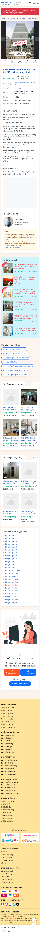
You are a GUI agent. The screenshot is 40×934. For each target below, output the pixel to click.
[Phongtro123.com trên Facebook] (2, 905)
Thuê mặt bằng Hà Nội (8, 785)
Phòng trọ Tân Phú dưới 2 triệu (15, 353)
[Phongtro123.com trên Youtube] (6, 905)
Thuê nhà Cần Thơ (6, 749)
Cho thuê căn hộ (8, 757)
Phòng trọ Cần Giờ (11, 594)
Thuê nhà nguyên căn (10, 732)
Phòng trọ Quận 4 (11, 544)
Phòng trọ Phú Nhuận (12, 579)
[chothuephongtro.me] (30, 840)
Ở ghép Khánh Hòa (7, 821)
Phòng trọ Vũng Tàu (7, 724)
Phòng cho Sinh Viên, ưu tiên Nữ (10, 513)
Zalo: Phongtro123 (21, 683)
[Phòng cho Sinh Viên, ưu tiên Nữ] (11, 501)
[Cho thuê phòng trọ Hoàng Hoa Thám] (11, 470)
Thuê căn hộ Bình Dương (9, 766)
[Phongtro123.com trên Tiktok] (17, 905)
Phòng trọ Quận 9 (11, 559)
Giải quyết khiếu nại (7, 882)
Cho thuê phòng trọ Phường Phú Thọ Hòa (19, 366)
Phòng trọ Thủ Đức (11, 588)
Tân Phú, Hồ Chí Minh (10, 415)
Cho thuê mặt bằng (9, 779)
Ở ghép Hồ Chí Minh (7, 801)
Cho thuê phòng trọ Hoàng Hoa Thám (10, 482)
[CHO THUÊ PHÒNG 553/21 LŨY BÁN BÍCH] (11, 397)
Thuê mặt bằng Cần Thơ (8, 791)
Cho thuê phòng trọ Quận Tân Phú (16, 370)
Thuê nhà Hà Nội (6, 738)
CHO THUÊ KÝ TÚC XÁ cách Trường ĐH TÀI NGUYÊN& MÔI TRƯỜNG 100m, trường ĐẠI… (28, 482)
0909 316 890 (13, 918)
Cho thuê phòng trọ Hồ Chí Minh (16, 375)
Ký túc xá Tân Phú (11, 362)
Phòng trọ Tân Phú (11, 585)
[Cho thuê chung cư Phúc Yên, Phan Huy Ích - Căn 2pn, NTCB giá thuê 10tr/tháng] (29, 501)
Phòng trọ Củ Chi (10, 597)
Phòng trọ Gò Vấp (11, 576)
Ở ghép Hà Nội (5, 804)
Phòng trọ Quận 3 (11, 541)
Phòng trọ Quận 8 (11, 556)
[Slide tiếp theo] (36, 39)
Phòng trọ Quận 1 (11, 535)
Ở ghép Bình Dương (7, 810)
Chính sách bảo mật (7, 860)
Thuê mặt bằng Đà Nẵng (8, 788)
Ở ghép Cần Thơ (6, 813)
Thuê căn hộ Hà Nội (7, 763)
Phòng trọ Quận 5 (11, 547)
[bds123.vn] (10, 835)
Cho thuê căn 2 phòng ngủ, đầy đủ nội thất (29, 409)
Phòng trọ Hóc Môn (11, 600)
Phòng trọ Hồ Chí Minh (8, 708)
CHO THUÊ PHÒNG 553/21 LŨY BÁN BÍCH (10, 409)
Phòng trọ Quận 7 (11, 553)
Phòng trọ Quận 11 (11, 565)
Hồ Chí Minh (18, 88)
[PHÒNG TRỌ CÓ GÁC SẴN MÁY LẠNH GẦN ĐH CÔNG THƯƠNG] (29, 427)
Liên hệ (3, 863)
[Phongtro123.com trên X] (14, 905)
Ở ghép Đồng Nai (6, 815)
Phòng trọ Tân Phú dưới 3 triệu (15, 349)
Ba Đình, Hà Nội (8, 489)
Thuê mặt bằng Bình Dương (9, 793)
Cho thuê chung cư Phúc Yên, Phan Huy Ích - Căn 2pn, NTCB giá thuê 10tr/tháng (28, 513)
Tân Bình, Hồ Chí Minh (28, 489)
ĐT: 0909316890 (13, 672)
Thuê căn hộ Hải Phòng (8, 771)
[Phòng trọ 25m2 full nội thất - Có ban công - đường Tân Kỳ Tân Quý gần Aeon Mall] (11, 427)
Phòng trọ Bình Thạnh (12, 570)
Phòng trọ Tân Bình (11, 582)
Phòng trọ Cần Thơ (7, 716)
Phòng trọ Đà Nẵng (7, 713)
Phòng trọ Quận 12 (11, 567)
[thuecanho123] (10, 840)
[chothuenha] (30, 835)
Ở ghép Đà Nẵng (6, 807)
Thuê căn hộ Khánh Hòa (8, 774)
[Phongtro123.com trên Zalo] (10, 905)
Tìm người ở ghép (8, 798)
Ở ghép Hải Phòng (7, 818)
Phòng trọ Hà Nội (6, 710)
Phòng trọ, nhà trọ (9, 704)
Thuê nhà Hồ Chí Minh (8, 735)
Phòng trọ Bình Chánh (12, 591)
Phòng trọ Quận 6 (11, 550)
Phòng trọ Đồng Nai (7, 722)
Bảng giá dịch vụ (6, 877)
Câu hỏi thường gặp (7, 871)
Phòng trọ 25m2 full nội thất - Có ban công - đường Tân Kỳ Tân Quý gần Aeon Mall (11, 439)
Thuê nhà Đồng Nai (7, 747)
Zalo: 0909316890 (29, 672)
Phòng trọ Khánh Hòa (8, 727)
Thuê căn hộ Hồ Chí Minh (9, 760)
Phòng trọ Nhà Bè (11, 603)
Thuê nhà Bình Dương (8, 741)
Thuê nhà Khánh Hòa (7, 752)
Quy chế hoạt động (7, 855)
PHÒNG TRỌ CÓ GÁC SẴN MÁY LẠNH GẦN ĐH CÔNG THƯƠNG (28, 439)
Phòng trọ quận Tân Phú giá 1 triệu (17, 358)
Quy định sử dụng (6, 857)
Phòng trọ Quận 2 (11, 538)
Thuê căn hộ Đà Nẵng (7, 769)
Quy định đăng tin (6, 879)
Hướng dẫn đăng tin (7, 874)
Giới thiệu (4, 852)
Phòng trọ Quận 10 (11, 562)
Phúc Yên (24, 519)
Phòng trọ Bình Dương (8, 719)
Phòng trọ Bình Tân (11, 573)
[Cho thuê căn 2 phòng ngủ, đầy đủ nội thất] (29, 397)
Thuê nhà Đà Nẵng (7, 744)
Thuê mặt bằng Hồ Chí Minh (9, 782)
